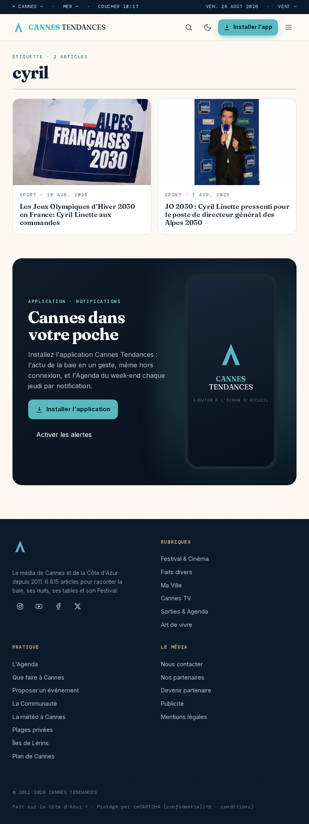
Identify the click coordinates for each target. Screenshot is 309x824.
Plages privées (32, 729)
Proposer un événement (45, 690)
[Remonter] (292, 813)
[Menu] (288, 27)
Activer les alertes (64, 435)
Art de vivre (176, 624)
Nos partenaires (182, 677)
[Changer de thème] (208, 27)
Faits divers (176, 572)
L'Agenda (25, 664)
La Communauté (34, 703)
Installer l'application (78, 409)
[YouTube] (39, 609)
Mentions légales (184, 716)
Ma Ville (171, 585)
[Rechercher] (189, 27)
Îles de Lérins (30, 743)
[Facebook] (58, 609)
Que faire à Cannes (38, 677)
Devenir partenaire (186, 690)
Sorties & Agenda (184, 611)
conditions (235, 806)
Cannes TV (176, 598)
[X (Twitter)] (77, 609)
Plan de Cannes (33, 756)
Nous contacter (182, 664)
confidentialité (189, 806)
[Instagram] (20, 609)
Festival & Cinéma (185, 558)
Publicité (172, 703)
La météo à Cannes (39, 716)
